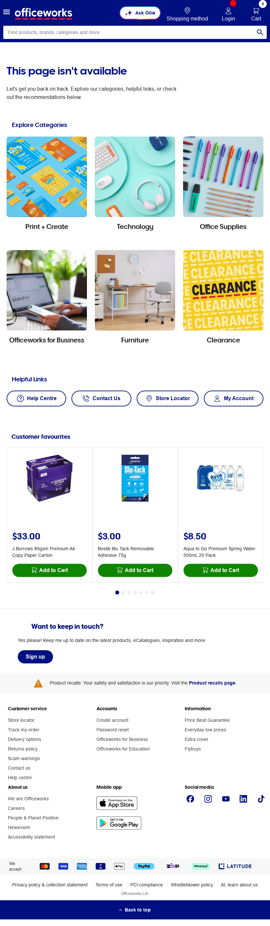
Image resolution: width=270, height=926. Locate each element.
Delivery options (24, 739)
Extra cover (196, 739)
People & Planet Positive (33, 817)
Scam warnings (24, 758)
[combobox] (135, 32)
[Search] (260, 32)
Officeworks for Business (122, 739)
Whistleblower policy (192, 884)
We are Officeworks (28, 798)
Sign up (35, 657)
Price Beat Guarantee (207, 720)
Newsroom (19, 827)
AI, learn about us (239, 884)
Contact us (19, 768)
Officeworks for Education (123, 748)
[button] (6, 13)
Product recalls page (212, 683)
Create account (112, 720)
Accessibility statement (31, 837)
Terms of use (108, 884)
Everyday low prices (205, 729)
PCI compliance (146, 884)
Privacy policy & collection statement (50, 884)
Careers (16, 808)
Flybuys (193, 748)
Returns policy (23, 748)
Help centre (20, 777)
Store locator (21, 720)
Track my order (24, 729)
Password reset (112, 729)
